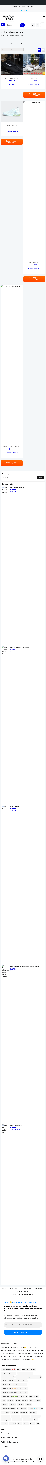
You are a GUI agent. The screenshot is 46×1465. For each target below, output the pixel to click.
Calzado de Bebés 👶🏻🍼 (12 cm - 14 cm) (28, 1377)
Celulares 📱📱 (34, 1396)
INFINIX (17, 1400)
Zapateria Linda (26, 1459)
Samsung (28, 1404)
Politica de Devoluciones (10, 1442)
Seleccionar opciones (34, 84)
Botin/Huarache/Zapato (25, 1373)
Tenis (36, 1420)
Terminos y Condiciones (9, 1433)
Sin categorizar (22, 1408)
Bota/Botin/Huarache (28, 1369)
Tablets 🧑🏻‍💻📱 (33, 1408)
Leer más (11, 84)
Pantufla (37, 1400)
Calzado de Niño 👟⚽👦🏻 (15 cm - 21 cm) (14, 1392)
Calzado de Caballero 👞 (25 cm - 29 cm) (14, 1381)
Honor (3, 1400)
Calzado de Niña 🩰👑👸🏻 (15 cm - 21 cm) (14, 1388)
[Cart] (42, 25)
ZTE (38, 1424)
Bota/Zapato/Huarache (9, 1373)
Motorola (25, 1400)
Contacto (4, 1446)
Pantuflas (5, 1404)
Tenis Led (5, 1424)
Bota (18, 1369)
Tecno (41, 1408)
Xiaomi (26, 1424)
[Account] (37, 25)
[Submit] (22, 25)
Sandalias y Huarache (8, 1408)
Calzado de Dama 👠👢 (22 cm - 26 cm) (14, 1384)
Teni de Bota (6, 1416)
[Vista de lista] (43, 50)
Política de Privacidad (9, 1437)
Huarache (10, 1400)
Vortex (20, 1424)
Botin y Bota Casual (8, 1377)
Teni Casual (5, 1412)
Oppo (31, 1400)
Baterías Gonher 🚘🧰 (8, 1369)
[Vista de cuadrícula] (39, 50)
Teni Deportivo (35, 1416)
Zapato (32, 1424)
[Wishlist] (33, 25)
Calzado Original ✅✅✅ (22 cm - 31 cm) (14, 1396)
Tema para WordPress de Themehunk (27, 1462)
